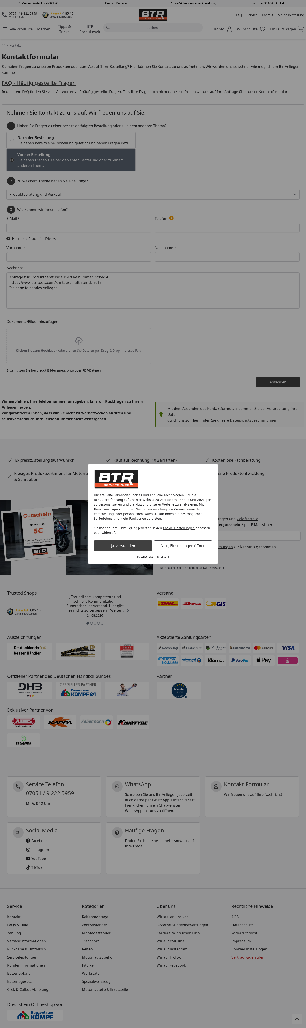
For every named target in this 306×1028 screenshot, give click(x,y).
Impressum (162, 556)
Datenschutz (145, 556)
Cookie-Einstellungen (179, 528)
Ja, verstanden (123, 545)
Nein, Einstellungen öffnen (183, 545)
